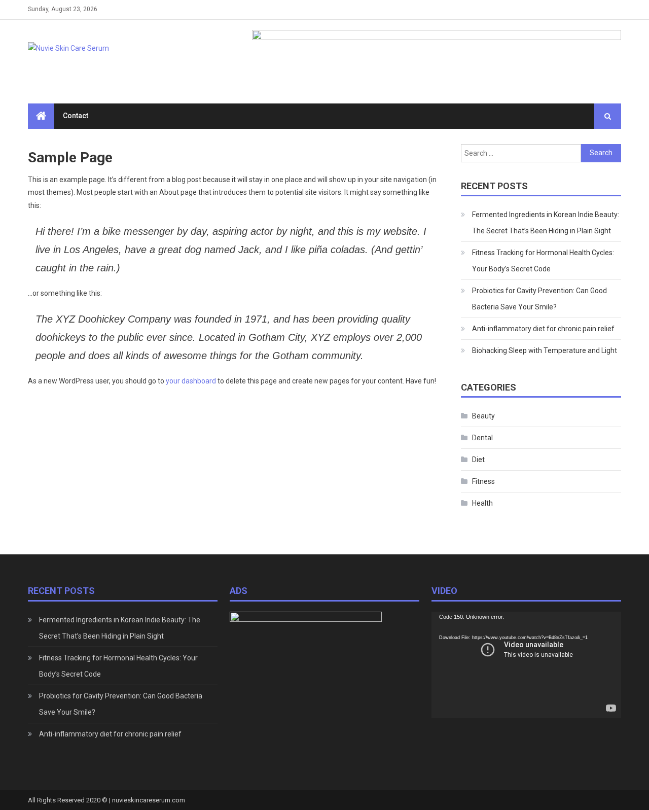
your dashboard (191, 381)
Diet (478, 459)
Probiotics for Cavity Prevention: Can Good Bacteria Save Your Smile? (539, 299)
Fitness (483, 481)
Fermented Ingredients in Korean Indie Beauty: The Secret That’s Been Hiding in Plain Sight (545, 222)
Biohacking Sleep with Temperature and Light (544, 350)
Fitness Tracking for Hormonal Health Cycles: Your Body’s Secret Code (543, 261)
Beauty (483, 416)
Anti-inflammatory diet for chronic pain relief (543, 329)
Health (482, 503)
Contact (75, 116)
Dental (482, 438)
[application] (526, 665)
